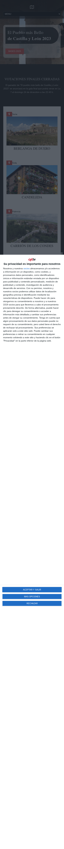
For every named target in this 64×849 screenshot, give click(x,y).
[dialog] (32, 552)
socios (26, 268)
